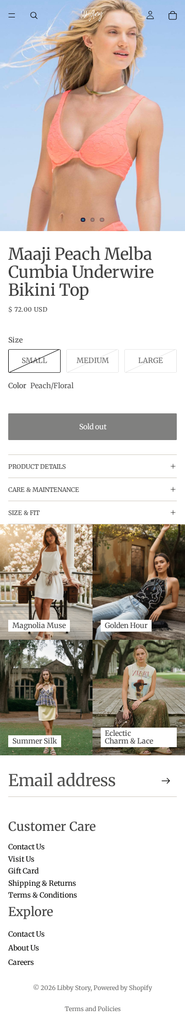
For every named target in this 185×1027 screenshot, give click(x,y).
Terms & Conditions (42, 895)
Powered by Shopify (123, 988)
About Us (23, 948)
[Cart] (172, 15)
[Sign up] (166, 781)
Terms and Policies (93, 1009)
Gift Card (23, 871)
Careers (21, 962)
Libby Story (73, 988)
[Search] (34, 15)
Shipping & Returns (42, 883)
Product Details (37, 466)
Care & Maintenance (43, 489)
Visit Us (21, 859)
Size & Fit (24, 513)
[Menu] (12, 15)
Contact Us (26, 847)
